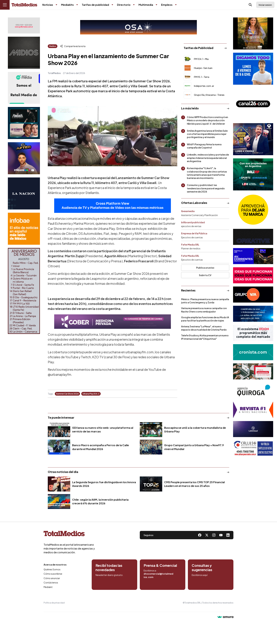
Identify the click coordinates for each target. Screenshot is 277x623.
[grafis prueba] (24, 25)
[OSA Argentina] (138, 27)
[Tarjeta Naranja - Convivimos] (253, 410)
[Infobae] (24, 229)
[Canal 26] (253, 104)
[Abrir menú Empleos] (176, 5)
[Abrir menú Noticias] (56, 5)
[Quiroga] (253, 391)
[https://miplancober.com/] (112, 321)
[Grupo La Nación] (24, 193)
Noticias (47, 4)
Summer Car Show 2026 (67, 394)
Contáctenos (51, 582)
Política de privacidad (54, 603)
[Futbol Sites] (253, 174)
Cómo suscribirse (53, 573)
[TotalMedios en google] (213, 535)
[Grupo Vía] (253, 295)
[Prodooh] (253, 333)
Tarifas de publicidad (95, 4)
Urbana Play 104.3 (91, 394)
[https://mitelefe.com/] (24, 158)
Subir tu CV (205, 275)
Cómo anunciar (52, 578)
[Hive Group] (253, 237)
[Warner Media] (253, 33)
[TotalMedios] (69, 534)
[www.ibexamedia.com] (253, 256)
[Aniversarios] (24, 291)
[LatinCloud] (253, 429)
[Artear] (253, 314)
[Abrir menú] (5, 5)
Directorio (123, 4)
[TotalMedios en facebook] (199, 535)
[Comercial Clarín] (253, 371)
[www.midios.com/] (24, 53)
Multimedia (145, 4)
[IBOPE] (112, 205)
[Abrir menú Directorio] (134, 5)
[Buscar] (250, 5)
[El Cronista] (253, 352)
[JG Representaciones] (253, 210)
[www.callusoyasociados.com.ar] (253, 448)
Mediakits (67, 4)
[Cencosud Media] (24, 88)
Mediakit (48, 587)
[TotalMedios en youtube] (220, 535)
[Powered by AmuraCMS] (225, 617)
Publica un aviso (205, 267)
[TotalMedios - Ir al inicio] (24, 5)
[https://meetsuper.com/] (253, 275)
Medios (52, 46)
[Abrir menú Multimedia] (156, 5)
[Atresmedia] (253, 139)
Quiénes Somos (52, 569)
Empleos (166, 4)
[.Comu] (253, 69)
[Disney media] (24, 123)
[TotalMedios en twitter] (206, 535)
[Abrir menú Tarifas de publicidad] (112, 5)
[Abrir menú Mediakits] (77, 5)
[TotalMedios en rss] (228, 535)
